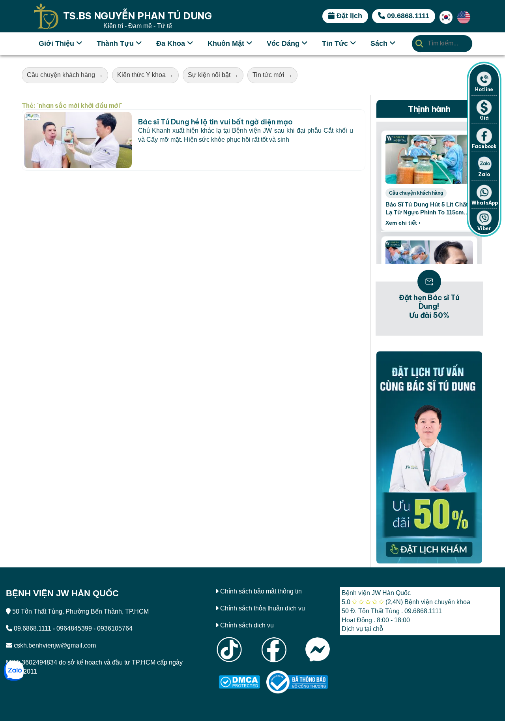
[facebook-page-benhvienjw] (273, 649)
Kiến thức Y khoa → (145, 74)
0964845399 (74, 628)
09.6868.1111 (32, 628)
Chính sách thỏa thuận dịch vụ (262, 608)
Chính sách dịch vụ (247, 625)
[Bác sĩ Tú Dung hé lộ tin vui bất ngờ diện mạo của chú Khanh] (78, 140)
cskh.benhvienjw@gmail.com (55, 645)
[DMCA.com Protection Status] (239, 681)
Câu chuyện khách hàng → (65, 74)
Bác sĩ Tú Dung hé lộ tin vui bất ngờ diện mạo (215, 121)
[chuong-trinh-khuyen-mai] (429, 457)
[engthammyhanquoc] (464, 16)
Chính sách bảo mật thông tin (261, 591)
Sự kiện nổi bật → (213, 74)
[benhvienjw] (446, 15)
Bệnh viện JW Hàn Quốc (376, 593)
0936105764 (115, 628)
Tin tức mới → (272, 74)
